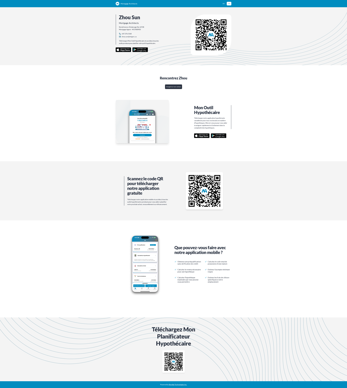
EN (224, 3)
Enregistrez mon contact (173, 87)
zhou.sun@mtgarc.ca (129, 37)
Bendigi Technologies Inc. (178, 385)
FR (229, 3)
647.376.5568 (127, 34)
